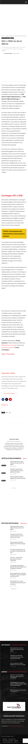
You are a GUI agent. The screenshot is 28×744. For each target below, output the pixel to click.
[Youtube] (16, 452)
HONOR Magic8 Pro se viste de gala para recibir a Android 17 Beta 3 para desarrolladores (18, 684)
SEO (10, 412)
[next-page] (5, 484)
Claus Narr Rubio (8, 53)
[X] (11, 57)
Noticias (12, 38)
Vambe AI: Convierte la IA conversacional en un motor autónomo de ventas (16, 471)
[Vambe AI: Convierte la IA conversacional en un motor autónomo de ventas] (5, 471)
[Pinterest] (14, 57)
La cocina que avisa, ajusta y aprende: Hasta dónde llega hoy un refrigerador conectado (18, 567)
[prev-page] (2, 484)
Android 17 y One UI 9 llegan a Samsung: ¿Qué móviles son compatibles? (17, 676)
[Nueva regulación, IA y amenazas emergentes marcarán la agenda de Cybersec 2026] (5, 575)
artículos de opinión (7, 347)
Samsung (4, 465)
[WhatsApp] (18, 57)
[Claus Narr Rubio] (2, 53)
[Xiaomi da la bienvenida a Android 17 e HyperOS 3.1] (5, 692)
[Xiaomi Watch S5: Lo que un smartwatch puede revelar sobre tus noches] (5, 583)
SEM (7, 412)
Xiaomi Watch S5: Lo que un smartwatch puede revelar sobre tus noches (18, 583)
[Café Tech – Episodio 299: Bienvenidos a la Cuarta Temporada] (5, 559)
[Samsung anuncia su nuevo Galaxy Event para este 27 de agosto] (5, 463)
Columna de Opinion (9, 36)
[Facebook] (7, 57)
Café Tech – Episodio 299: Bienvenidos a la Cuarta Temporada (16, 559)
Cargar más (13, 588)
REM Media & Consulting (8, 345)
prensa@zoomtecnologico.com (15, 726)
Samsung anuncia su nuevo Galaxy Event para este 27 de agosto (17, 463)
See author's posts (9, 393)
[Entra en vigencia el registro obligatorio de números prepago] (5, 478)
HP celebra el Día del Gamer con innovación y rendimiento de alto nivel (17, 551)
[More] (21, 57)
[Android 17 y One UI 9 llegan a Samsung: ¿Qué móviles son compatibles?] (5, 676)
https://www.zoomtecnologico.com (14, 441)
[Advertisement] (14, 19)
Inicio (2, 36)
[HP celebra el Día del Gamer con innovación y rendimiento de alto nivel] (5, 551)
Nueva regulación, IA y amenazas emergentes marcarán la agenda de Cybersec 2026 (18, 575)
